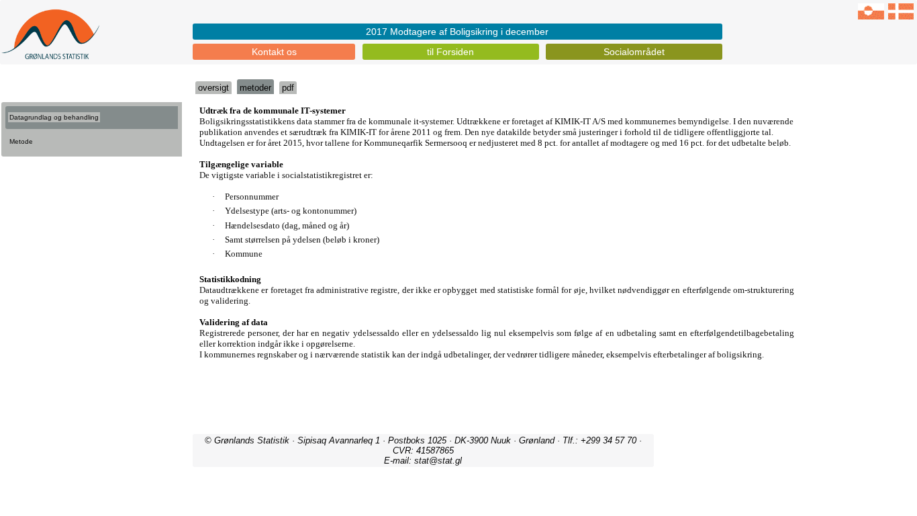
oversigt (213, 88)
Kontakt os (274, 51)
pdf (288, 88)
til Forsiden (450, 51)
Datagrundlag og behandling (54, 117)
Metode (21, 141)
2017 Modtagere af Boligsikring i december (457, 31)
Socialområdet (634, 51)
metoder (255, 88)
